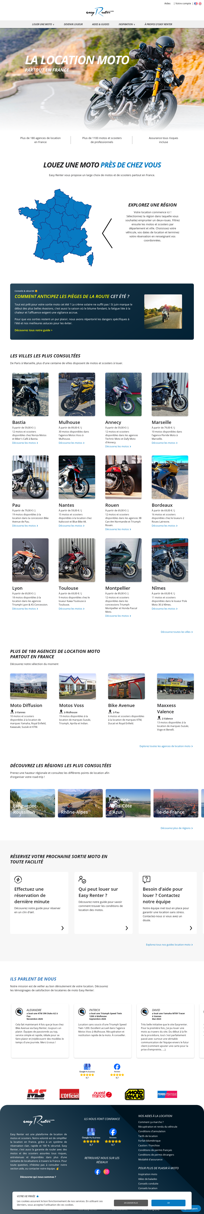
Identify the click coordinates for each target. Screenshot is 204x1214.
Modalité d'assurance (150, 1159)
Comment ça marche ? (151, 1122)
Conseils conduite (148, 1183)
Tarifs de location (148, 1136)
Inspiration (126, 24)
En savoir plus (131, 1202)
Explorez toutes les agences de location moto (165, 746)
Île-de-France (170, 812)
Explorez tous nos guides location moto (168, 944)
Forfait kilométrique (149, 1140)
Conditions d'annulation (151, 1131)
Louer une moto (42, 24)
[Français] (195, 3)
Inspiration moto (147, 1174)
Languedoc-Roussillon (25, 809)
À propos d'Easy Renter (158, 24)
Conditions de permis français (155, 1150)
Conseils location (147, 1188)
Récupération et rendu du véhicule (157, 1126)
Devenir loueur (73, 24)
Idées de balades (147, 1179)
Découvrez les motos (24, 442)
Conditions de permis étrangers (156, 1154)
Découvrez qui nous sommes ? (38, 1177)
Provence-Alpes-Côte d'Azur (120, 805)
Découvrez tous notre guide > (33, 330)
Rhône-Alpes (74, 812)
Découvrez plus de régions (176, 828)
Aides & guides (100, 24)
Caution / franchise (149, 1145)
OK (168, 1202)
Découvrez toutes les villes (176, 632)
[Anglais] (200, 3)
